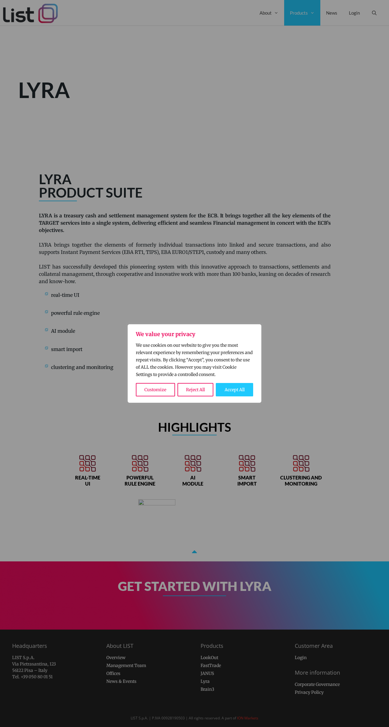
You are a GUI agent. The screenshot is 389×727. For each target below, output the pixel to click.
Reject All (195, 389)
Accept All (235, 389)
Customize (155, 389)
